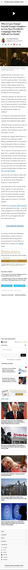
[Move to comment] (20, 44)
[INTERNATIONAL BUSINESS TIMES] (14, 2)
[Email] (17, 44)
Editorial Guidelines (20, 295)
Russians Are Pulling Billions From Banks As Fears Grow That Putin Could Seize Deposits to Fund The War (13, 447)
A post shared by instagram (15, 226)
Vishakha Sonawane (13, 38)
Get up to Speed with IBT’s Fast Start (18, 390)
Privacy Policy (20, 265)
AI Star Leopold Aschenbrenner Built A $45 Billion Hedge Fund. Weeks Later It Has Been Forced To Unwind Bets (12, 523)
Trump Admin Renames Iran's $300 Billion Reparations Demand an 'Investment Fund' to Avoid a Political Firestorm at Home (13, 422)
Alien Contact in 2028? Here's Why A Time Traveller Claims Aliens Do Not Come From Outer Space (14, 498)
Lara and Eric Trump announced (18, 205)
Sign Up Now (19, 394)
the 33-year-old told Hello (8, 171)
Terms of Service (11, 265)
